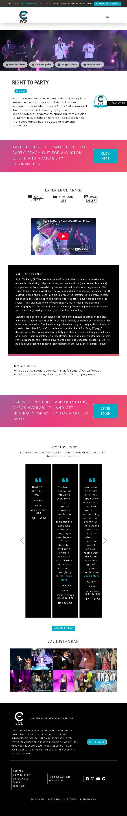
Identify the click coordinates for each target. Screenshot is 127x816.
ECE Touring (54, 799)
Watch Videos (17, 64)
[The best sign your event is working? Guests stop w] (42, 659)
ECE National (37, 799)
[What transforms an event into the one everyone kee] (42, 681)
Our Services (20, 779)
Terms (16, 782)
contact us (118, 103)
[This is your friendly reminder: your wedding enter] (106, 659)
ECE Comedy (70, 799)
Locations (19, 786)
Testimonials (94, 64)
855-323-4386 (56, 780)
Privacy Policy (21, 775)
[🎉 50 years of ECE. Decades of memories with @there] (106, 681)
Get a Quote (97, 741)
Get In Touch (105, 411)
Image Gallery (69, 64)
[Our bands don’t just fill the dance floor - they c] (85, 681)
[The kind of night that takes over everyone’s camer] (63, 659)
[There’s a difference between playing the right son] (85, 659)
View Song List (43, 64)
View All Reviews (63, 628)
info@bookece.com (59, 777)
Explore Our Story (107, 3)
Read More (92, 576)
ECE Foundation (88, 799)
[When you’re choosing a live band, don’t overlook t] (20, 659)
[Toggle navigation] (107, 17)
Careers (18, 771)
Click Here (105, 156)
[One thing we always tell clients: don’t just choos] (63, 681)
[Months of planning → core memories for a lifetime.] (20, 681)
